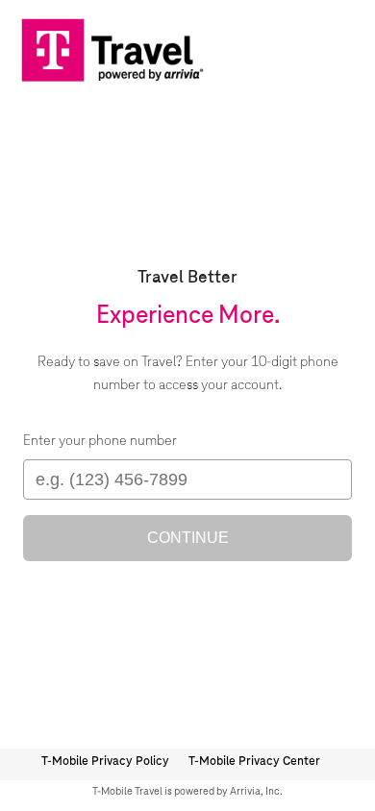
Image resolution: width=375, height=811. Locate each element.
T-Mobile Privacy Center (254, 761)
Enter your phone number (100, 441)
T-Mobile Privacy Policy (105, 761)
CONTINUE (188, 537)
